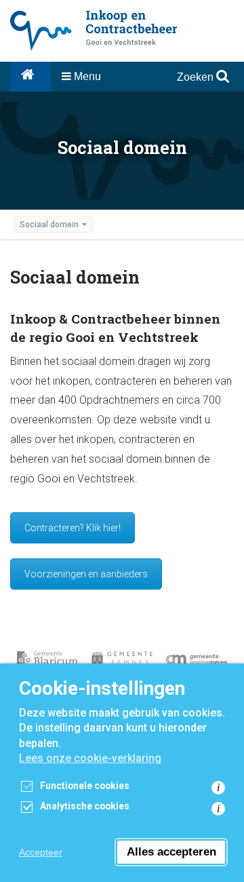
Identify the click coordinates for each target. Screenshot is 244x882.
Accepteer (40, 852)
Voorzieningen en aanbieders (86, 574)
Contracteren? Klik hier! (72, 527)
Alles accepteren (171, 851)
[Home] (30, 77)
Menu (86, 76)
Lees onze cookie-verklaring (90, 758)
